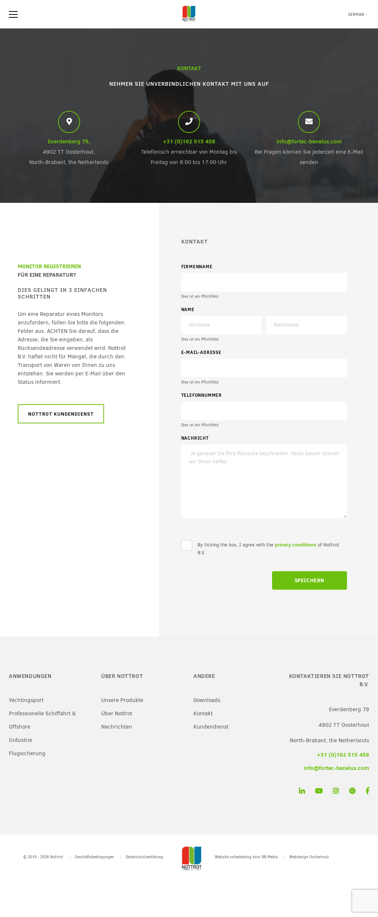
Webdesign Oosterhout (309, 857)
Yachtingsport (26, 700)
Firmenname (197, 266)
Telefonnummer (201, 395)
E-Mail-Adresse (201, 352)
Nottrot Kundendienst (61, 413)
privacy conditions (295, 544)
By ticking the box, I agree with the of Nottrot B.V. (268, 548)
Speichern (309, 580)
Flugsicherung (27, 753)
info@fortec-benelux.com (309, 141)
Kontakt (203, 713)
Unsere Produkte (122, 700)
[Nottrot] (189, 21)
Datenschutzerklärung (144, 857)
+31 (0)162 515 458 (189, 141)
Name (188, 309)
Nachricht (195, 438)
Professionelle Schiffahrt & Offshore (42, 720)
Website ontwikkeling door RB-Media (246, 857)
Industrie (20, 740)
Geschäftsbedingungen (94, 857)
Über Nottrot (116, 713)
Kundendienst (210, 726)
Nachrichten (116, 726)
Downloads (206, 700)
